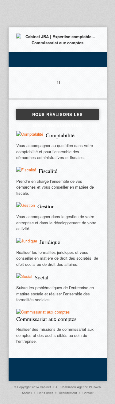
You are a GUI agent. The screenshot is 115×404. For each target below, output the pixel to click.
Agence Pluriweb (89, 387)
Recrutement (68, 393)
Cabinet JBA (49, 387)
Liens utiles (45, 393)
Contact (88, 393)
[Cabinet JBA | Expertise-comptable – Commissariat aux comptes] (57, 43)
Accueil (27, 393)
